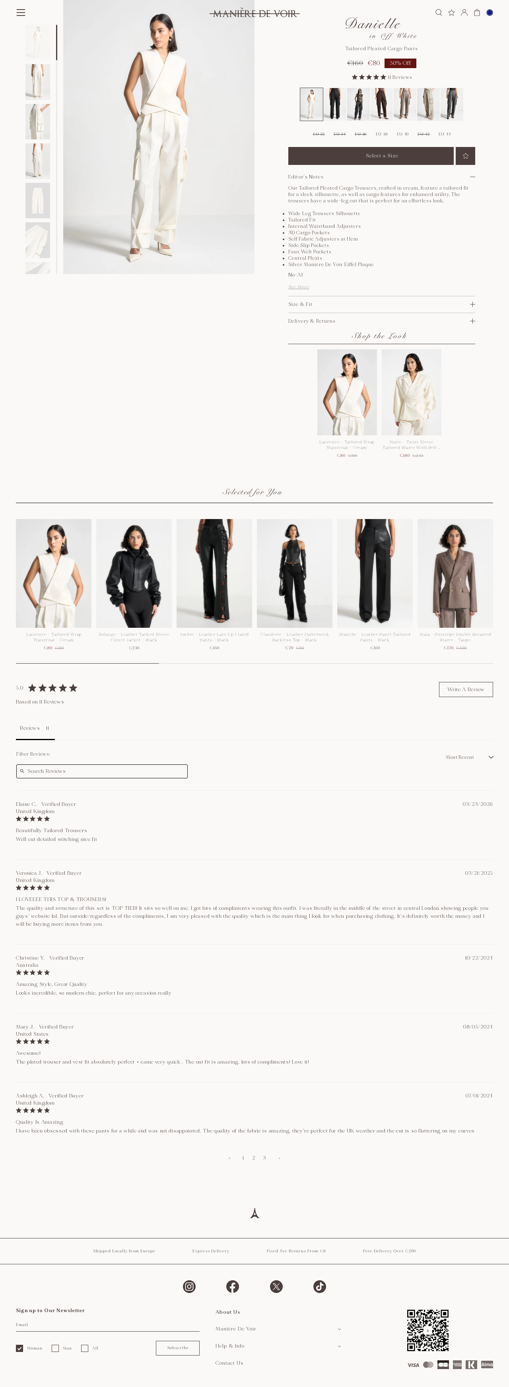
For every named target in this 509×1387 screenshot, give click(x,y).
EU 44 (445, 134)
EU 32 (319, 134)
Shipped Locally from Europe (124, 1251)
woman (35, 1348)
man (67, 1348)
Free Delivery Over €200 (389, 1251)
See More (298, 287)
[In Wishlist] (465, 156)
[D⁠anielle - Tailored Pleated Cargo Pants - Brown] (382, 104)
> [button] (279, 1158)
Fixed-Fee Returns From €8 (296, 1251)
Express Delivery (210, 1251)
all (95, 1348)
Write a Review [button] (466, 689)
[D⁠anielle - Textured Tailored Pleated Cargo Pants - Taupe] (405, 104)
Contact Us (230, 1363)
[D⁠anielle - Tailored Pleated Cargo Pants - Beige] (428, 104)
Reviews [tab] (30, 728)
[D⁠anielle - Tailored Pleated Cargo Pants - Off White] (311, 104)
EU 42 (424, 134)
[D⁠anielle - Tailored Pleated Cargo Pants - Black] (335, 104)
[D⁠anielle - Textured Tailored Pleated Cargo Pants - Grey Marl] (452, 104)
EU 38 (382, 134)
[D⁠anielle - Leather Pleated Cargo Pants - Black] (358, 104)
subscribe (178, 1348)
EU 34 (340, 134)
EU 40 (403, 134)
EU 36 (361, 134)
